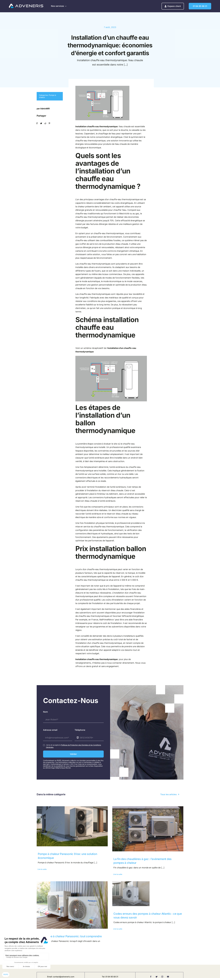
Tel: (103, 976)
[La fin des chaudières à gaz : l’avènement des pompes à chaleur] (147, 828)
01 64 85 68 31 (111, 976)
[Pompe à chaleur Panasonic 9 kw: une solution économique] (72, 826)
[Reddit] (45, 123)
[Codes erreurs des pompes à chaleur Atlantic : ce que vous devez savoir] (147, 893)
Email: (50, 976)
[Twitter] (41, 123)
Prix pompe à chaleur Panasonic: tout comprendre (70, 936)
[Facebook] (37, 123)
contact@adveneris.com (63, 976)
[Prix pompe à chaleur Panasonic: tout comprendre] (72, 905)
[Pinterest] (49, 123)
